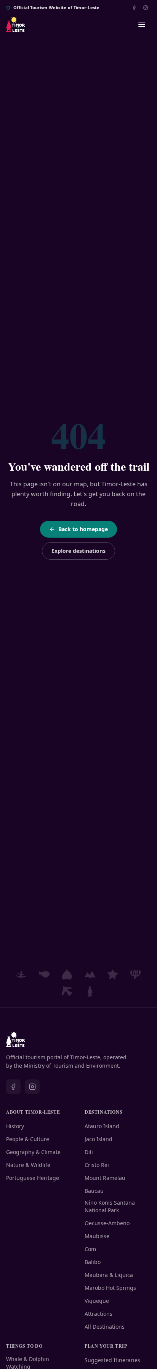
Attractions (98, 1313)
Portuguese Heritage (32, 1177)
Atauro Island (102, 1126)
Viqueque (97, 1300)
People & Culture (27, 1139)
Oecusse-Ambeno (107, 1223)
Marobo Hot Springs (110, 1287)
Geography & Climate (33, 1152)
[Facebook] (134, 7)
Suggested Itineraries (112, 1360)
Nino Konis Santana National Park (110, 1206)
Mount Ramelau (105, 1177)
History (15, 1126)
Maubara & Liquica (109, 1274)
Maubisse (97, 1236)
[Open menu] (142, 24)
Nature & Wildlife (28, 1164)
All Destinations (105, 1326)
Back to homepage (83, 529)
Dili (89, 1152)
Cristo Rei (97, 1164)
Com (90, 1249)
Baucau (94, 1190)
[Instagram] (145, 7)
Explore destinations (78, 550)
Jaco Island (98, 1139)
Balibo (93, 1262)
